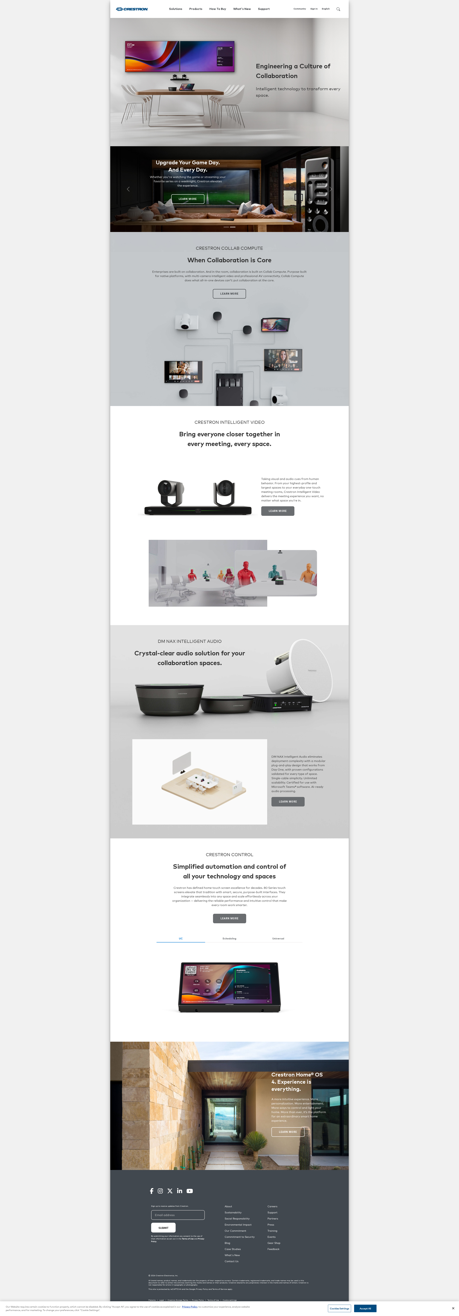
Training (272, 1230)
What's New (242, 9)
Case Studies (233, 1249)
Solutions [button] (175, 9)
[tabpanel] (230, 987)
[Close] (453, 1308)
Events (272, 1236)
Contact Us (231, 1261)
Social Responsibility (237, 1218)
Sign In (314, 9)
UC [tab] (181, 938)
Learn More (188, 199)
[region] (229, 1308)
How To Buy (217, 9)
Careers (272, 1206)
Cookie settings (230, 1300)
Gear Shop (274, 1242)
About (228, 1206)
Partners (273, 1218)
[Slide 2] (232, 227)
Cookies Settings (339, 1308)
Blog (227, 1242)
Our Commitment (235, 1230)
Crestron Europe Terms (178, 1300)
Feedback (273, 1249)
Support (272, 1212)
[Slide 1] (226, 227)
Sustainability (233, 1212)
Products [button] (195, 9)
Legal (161, 1300)
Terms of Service (219, 1289)
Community (300, 9)
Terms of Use (213, 1300)
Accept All (365, 1308)
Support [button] (264, 9)
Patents (152, 1300)
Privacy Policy (202, 1289)
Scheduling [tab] (229, 938)
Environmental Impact (238, 1224)
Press (271, 1224)
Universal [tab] (278, 938)
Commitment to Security (240, 1236)
